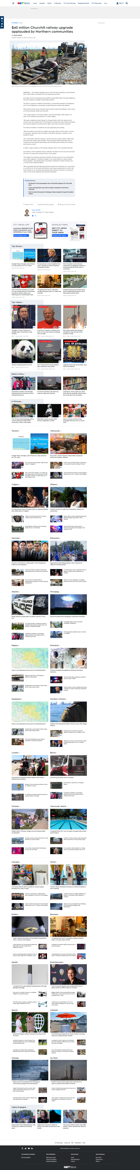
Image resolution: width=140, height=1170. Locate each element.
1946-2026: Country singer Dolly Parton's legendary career (47, 420)
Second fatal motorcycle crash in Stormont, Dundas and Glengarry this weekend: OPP (74, 528)
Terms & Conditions (51, 1159)
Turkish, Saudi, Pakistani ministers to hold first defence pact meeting (68, 887)
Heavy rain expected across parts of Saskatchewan (28, 670)
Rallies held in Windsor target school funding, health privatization (28, 832)
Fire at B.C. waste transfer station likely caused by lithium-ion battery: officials (66, 456)
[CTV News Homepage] (24, 3)
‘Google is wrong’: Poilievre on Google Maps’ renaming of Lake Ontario (22, 332)
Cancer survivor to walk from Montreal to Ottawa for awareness (67, 510)
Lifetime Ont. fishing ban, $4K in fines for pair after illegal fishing (68, 724)
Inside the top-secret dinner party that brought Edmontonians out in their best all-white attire (74, 291)
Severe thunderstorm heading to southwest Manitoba (67, 616)
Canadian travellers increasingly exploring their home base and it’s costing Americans (23, 393)
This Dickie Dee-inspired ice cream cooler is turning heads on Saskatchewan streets (68, 1034)
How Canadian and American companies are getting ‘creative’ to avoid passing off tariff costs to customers (74, 266)
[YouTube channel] (29, 1148)
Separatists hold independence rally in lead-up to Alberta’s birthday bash (66, 563)
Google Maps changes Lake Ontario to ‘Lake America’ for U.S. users (23, 264)
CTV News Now (97, 3)
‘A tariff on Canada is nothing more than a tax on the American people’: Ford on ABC (49, 332)
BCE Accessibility (25, 1157)
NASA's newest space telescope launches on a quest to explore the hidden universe (67, 1082)
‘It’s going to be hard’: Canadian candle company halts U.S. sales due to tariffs (49, 291)
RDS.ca (98, 1161)
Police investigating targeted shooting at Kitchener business (66, 671)
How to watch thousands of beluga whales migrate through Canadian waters (51, 193)
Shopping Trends (83, 3)
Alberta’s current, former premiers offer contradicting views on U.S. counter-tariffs (75, 742)
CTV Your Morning (69, 3)
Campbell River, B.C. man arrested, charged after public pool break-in (68, 832)
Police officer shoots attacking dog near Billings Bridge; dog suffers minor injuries (75, 518)
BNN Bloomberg (75, 1159)
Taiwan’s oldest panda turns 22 (22, 365)
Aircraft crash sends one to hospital (62, 777)
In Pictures (57, 3)
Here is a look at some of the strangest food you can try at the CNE (73, 420)
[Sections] (13, 3)
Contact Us (67, 1142)
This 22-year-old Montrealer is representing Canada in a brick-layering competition (36, 581)
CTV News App (59, 1142)
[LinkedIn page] (32, 1148)
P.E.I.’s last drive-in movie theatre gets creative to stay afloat (48, 365)
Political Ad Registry (51, 1161)
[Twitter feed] (22, 1148)
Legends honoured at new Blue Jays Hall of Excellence (75, 365)
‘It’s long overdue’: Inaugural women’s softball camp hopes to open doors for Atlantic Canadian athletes (36, 625)
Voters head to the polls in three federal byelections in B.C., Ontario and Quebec (30, 939)
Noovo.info (99, 1157)
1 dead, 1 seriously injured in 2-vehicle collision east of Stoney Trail (35, 517)
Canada (42, 3)
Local (35, 3)
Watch (49, 3)
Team (83, 1142)
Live (105, 3)
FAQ (72, 1142)
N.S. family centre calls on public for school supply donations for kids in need (28, 887)
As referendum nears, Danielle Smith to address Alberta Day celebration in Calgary (30, 510)
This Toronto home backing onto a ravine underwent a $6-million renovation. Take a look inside (23, 420)
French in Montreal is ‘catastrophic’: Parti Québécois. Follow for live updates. (29, 563)
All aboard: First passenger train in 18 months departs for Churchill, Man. (50, 184)
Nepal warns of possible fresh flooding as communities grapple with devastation (75, 905)
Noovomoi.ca (99, 1159)
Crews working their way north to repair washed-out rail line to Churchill (48, 188)
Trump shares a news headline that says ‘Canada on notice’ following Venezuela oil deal (48, 265)
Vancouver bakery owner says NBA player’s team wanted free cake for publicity (74, 1126)
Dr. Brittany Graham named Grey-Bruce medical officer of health (36, 795)
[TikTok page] (26, 1148)
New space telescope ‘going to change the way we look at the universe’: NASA (73, 332)
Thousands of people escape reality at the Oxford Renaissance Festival (28, 778)
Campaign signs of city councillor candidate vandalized (73, 622)
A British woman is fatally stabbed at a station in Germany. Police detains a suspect (75, 895)
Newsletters (78, 1142)
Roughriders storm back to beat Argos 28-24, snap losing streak (36, 729)
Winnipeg (15, 23)
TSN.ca (73, 1161)
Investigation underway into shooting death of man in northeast (35, 527)
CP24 (72, 1157)
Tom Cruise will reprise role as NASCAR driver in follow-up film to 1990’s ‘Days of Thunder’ (67, 987)
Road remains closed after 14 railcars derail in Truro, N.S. (29, 617)
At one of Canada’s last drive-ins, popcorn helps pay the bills (48, 392)
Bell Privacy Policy (51, 1157)
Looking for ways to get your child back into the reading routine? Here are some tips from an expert (74, 393)
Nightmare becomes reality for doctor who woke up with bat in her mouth (48, 1126)
